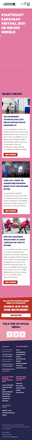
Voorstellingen (21, 363)
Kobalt (8, 428)
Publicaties (20, 392)
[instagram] (22, 334)
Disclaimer (5, 432)
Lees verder (10, 155)
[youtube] (16, 334)
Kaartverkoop (21, 354)
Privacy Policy (7, 434)
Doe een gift (6, 396)
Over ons (19, 383)
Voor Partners (7, 387)
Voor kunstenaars (8, 412)
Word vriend (6, 394)
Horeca (18, 356)
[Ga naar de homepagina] (8, 4)
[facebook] (9, 334)
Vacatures (19, 385)
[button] (24, 4)
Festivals (19, 365)
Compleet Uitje (21, 368)
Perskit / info (7, 410)
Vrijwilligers (20, 388)
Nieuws (18, 390)
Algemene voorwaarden (10, 436)
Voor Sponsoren (7, 385)
